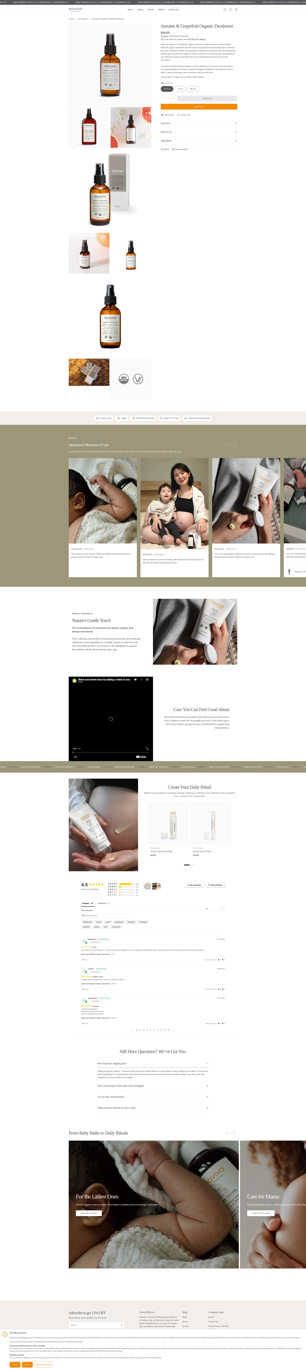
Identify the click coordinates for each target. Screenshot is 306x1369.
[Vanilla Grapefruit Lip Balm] (168, 823)
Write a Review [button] (216, 885)
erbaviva (131, 922)
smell (108, 922)
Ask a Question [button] (195, 885)
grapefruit (119, 922)
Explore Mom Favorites (261, 1213)
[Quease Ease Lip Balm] (210, 823)
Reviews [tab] (85, 903)
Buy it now (199, 107)
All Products (82, 19)
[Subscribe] (121, 1325)
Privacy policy (143, 1358)
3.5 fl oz (167, 89)
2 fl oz (180, 89)
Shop (184, 1317)
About (185, 1321)
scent (99, 922)
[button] (219, 960)
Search (211, 1317)
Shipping (164, 36)
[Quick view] (185, 808)
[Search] (224, 9)
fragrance (116, 927)
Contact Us (213, 1321)
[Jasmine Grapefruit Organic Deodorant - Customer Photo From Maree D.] (156, 886)
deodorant (87, 922)
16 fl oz (193, 89)
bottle (96, 927)
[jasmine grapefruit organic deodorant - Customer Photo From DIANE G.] (148, 886)
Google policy (156, 1358)
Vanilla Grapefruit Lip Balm (161, 851)
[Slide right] (234, 445)
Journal (185, 1326)
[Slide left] (227, 445)
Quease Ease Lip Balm (202, 851)
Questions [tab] (102, 903)
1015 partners (23, 1338)
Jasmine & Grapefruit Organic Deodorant (95, 954)
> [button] (173, 1030)
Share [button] (86, 960)
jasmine (86, 927)
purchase (143, 922)
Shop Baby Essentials (89, 1213)
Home (71, 19)
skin (105, 927)
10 (169, 1030)
